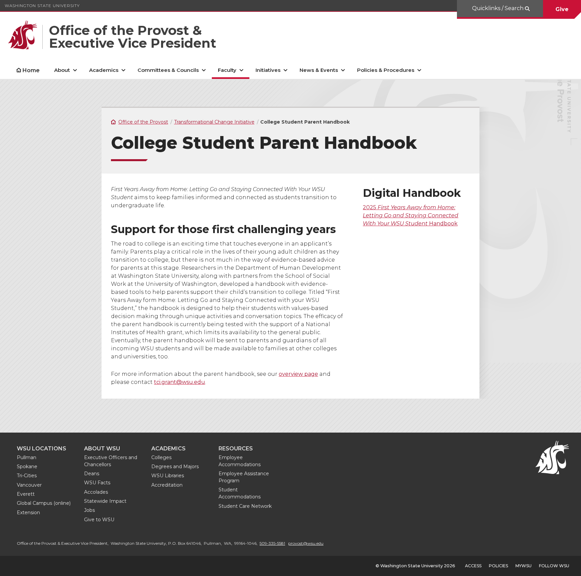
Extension (28, 512)
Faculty (227, 70)
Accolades (96, 492)
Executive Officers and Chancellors (110, 461)
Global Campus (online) (44, 503)
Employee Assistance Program (244, 477)
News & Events (319, 70)
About (62, 70)
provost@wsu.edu (305, 543)
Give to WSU (99, 520)
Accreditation (167, 485)
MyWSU (523, 565)
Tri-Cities (27, 476)
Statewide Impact (105, 501)
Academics (103, 70)
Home (31, 70)
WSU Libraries (167, 476)
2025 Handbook (410, 215)
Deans (91, 474)
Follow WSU (554, 565)
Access (473, 565)
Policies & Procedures (385, 70)
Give (562, 9)
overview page (298, 374)
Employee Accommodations (240, 461)
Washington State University (42, 5)
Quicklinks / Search (498, 8)
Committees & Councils (168, 70)
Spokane (27, 466)
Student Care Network (245, 506)
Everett (26, 494)
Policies (498, 565)
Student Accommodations (240, 493)
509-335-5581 (272, 543)
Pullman (26, 457)
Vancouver (29, 485)
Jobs (89, 510)
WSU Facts (97, 483)
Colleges (161, 457)
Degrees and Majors (175, 466)
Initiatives (268, 70)
